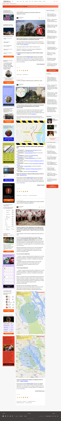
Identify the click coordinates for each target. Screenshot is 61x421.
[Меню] (12, 1)
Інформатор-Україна (48, 416)
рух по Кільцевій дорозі (32, 171)
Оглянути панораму (8, 56)
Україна (18, 1)
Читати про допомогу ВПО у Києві (8, 122)
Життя (21, 1)
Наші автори (21, 416)
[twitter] (7, 416)
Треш (32, 1)
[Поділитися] (41, 18)
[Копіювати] (43, 18)
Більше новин (52, 70)
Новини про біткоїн (8, 333)
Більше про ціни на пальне (8, 286)
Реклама (44, 1)
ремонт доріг (25, 195)
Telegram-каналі (30, 56)
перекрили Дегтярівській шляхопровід (33, 168)
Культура (26, 1)
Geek (53, 416)
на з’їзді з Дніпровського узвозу (36, 160)
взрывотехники (25, 74)
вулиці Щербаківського (30, 158)
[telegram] (10, 416)
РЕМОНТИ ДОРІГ (23, 175)
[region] (8, 178)
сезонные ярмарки (28, 402)
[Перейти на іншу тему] (56, 1)
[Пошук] (57, 1)
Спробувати (9, 251)
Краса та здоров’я (24, 381)
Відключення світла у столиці (33, 6)
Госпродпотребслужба (31, 401)
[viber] (12, 416)
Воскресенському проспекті (31, 150)
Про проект (40, 1)
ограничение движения (33, 195)
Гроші (30, 1)
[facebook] (3, 416)
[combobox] (5, 176)
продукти (24, 401)
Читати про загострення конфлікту (8, 82)
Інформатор (25, 44)
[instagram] (5, 416)
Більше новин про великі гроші (8, 311)
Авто (57, 416)
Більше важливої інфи (52, 186)
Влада (23, 1)
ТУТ (24, 61)
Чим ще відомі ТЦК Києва (8, 104)
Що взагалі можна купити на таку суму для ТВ (8, 139)
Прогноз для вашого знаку (8, 200)
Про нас (17, 416)
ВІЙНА (19, 54)
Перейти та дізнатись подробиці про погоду (8, 180)
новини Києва (19, 74)
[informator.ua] (7, 1)
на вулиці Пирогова (28, 152)
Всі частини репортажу (9, 364)
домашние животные (20, 402)
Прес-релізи (36, 1)
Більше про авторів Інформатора (52, 139)
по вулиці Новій (27, 166)
